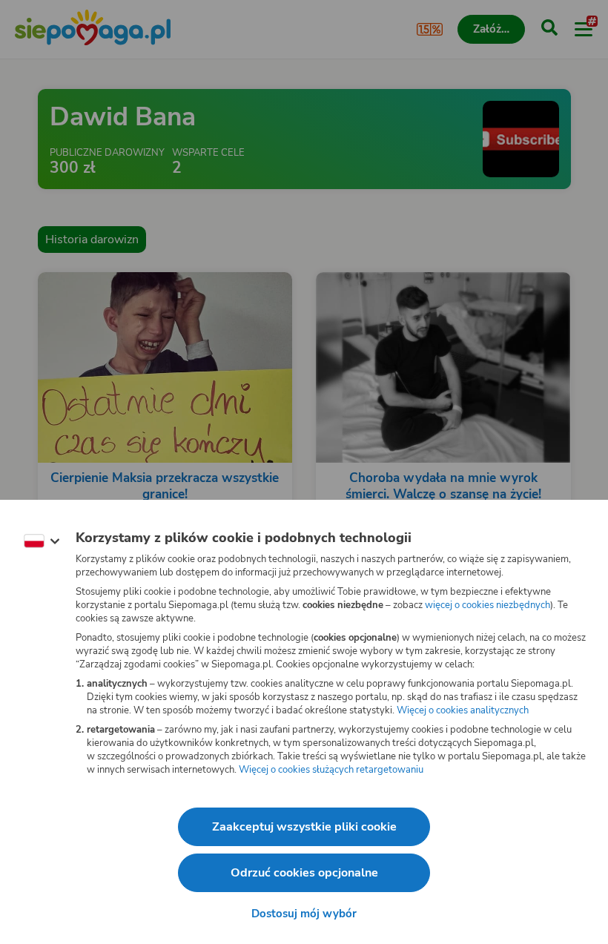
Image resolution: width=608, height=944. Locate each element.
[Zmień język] (41, 541)
